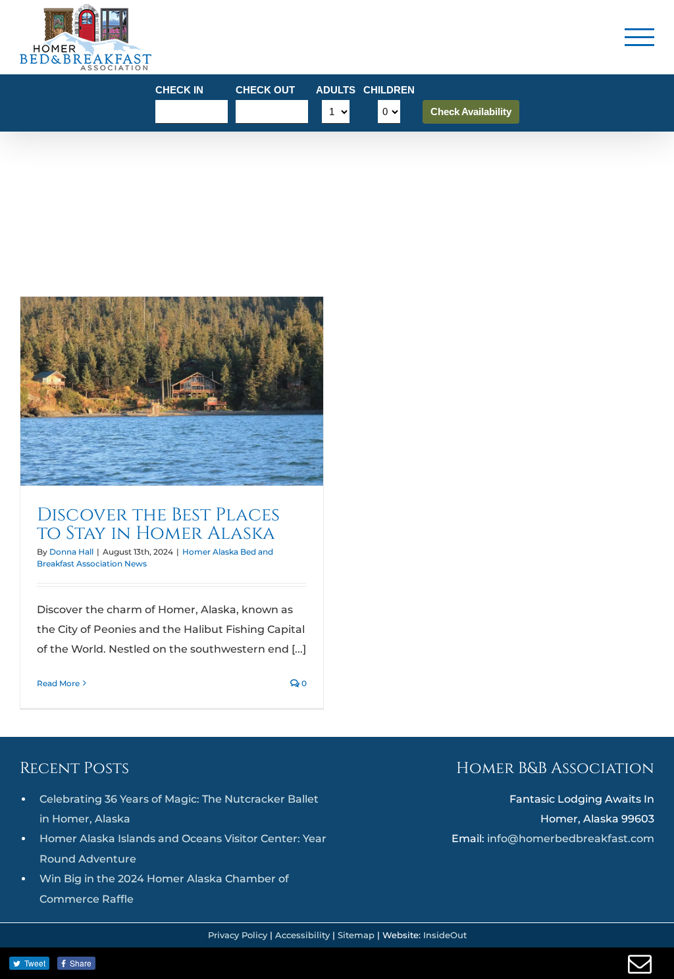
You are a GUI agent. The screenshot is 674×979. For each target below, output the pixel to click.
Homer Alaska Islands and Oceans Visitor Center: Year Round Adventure (182, 848)
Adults (335, 89)
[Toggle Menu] (639, 37)
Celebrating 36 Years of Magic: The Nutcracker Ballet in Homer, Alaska (179, 809)
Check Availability (470, 111)
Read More (58, 683)
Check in (179, 89)
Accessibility (302, 935)
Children (389, 89)
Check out (265, 89)
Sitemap (356, 935)
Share (80, 962)
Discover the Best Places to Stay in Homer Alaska (158, 524)
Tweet (34, 962)
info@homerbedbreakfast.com (570, 838)
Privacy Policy (237, 935)
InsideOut (445, 935)
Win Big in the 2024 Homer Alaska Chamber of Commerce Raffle (164, 888)
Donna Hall (71, 552)
